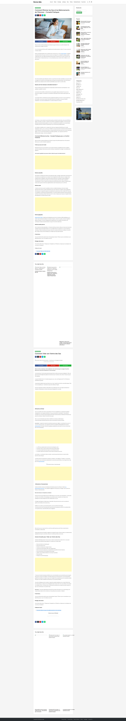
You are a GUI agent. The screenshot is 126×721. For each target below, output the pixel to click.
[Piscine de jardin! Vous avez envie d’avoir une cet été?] (78, 21)
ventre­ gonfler (63, 53)
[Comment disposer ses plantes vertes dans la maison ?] (78, 61)
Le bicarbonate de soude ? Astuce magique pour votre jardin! (86, 27)
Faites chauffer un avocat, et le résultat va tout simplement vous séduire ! (86, 33)
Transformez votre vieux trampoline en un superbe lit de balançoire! (86, 56)
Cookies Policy (70, 719)
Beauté (77, 83)
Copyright (85, 719)
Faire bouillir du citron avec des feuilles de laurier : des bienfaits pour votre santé (41, 710)
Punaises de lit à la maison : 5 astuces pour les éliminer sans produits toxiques (54, 710)
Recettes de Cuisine (79, 98)
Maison (55, 1)
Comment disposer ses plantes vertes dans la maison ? (85, 62)
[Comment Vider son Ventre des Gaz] (40, 268)
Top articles (83, 1)
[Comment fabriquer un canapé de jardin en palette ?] (78, 67)
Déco (68, 1)
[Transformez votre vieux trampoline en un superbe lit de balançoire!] (78, 55)
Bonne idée (37, 2)
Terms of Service (76, 719)
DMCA (81, 719)
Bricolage (59, 1)
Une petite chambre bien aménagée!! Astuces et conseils (85, 44)
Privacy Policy (64, 719)
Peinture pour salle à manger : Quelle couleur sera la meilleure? (86, 50)
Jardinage (64, 1)
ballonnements (37, 426)
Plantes (71, 1)
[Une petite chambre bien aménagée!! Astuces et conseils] (78, 43)
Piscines (77, 95)
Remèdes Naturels (77, 1)
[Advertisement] (53, 68)
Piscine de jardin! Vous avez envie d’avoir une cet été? (86, 22)
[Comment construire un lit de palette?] (78, 72)
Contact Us (90, 719)
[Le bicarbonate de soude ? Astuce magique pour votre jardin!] (78, 26)
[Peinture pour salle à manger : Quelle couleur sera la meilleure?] (78, 49)
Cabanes (77, 86)
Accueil (51, 1)
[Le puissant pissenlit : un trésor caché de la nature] (69, 671)
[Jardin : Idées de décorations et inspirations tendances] (78, 38)
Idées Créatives (79, 89)
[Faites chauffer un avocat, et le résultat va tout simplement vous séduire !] (78, 32)
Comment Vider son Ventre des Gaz (43, 251)
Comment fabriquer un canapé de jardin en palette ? (86, 68)
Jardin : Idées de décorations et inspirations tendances (86, 39)
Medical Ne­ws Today (39, 217)
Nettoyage (78, 94)
